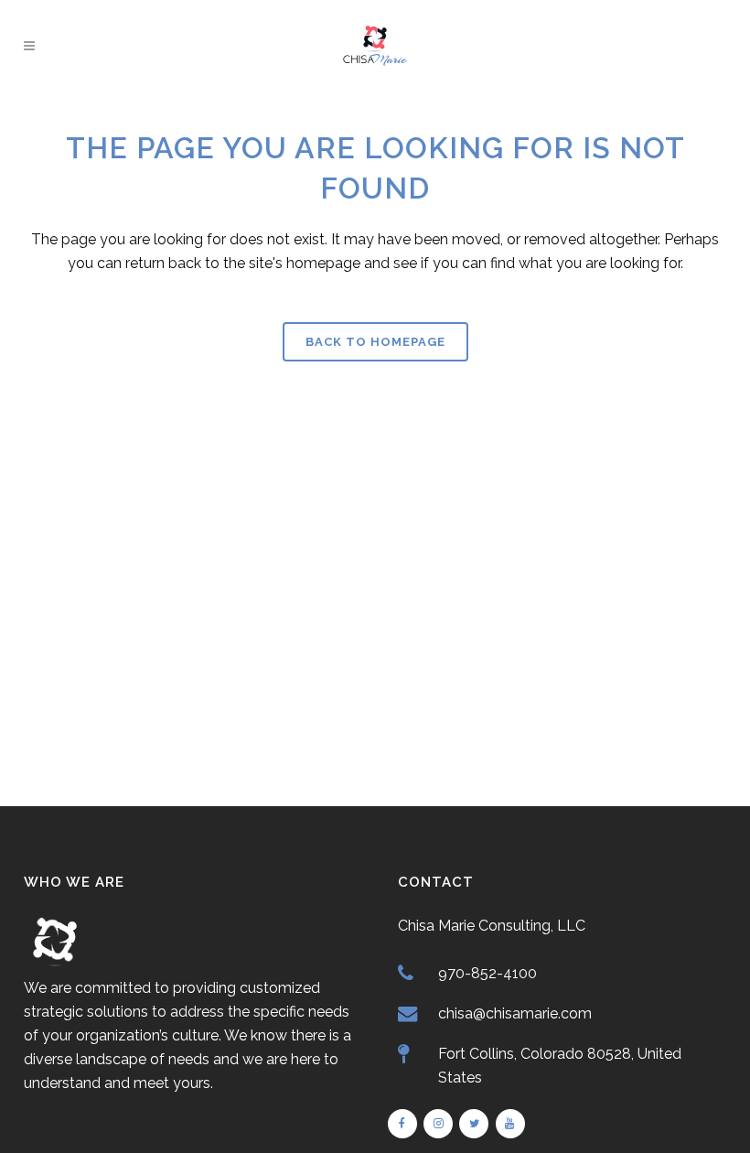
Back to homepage (375, 342)
